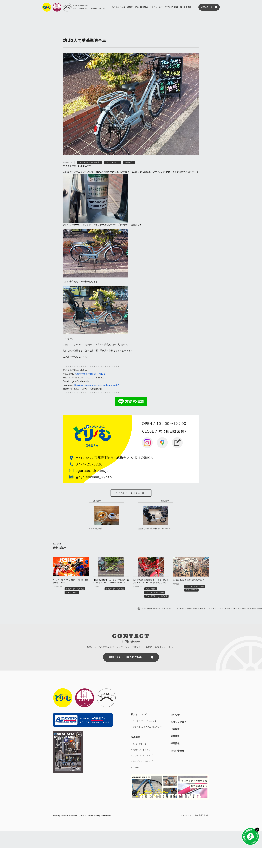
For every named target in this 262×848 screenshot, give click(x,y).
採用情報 (187, 7)
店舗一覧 (178, 7)
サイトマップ (186, 815)
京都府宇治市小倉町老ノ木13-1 (90, 374)
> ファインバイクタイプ (142, 755)
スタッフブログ (166, 7)
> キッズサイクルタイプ (142, 761)
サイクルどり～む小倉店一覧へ (131, 493)
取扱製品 (144, 7)
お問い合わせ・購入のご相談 (125, 657)
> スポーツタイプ (139, 744)
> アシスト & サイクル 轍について (146, 727)
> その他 (135, 767)
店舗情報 (175, 736)
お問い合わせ (206, 7)
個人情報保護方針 (202, 815)
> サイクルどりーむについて (144, 721)
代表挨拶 (175, 729)
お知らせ (153, 7)
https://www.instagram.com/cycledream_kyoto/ (96, 385)
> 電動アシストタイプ (141, 750)
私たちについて (119, 7)
